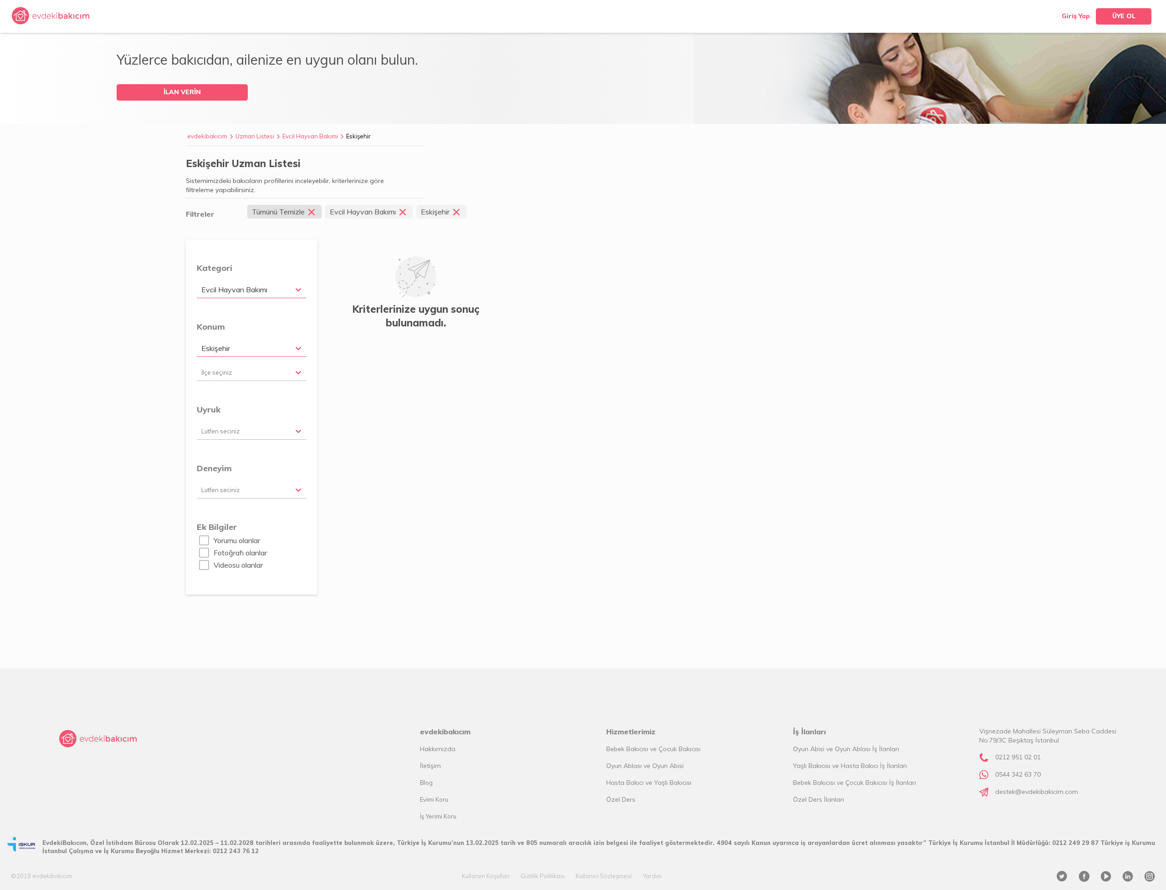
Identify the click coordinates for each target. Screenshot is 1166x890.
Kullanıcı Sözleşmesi (604, 876)
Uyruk (208, 409)
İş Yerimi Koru (438, 816)
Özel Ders (620, 799)
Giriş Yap (1076, 16)
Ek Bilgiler (217, 527)
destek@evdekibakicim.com (1036, 792)
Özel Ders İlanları (818, 799)
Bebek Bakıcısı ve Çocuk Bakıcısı (653, 749)
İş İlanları (809, 731)
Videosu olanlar (238, 565)
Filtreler (200, 214)
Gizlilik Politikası (543, 876)
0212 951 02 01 (1018, 757)
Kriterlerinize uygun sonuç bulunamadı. (416, 316)
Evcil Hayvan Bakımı (310, 136)
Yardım (652, 876)
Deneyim (214, 468)
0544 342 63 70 (1018, 774)
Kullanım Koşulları (486, 876)
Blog (426, 782)
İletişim (430, 766)
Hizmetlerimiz (630, 731)
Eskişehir (358, 136)
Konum (211, 326)
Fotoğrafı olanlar (240, 553)
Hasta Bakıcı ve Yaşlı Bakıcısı (648, 782)
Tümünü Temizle (278, 211)
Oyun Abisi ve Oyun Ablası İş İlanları (846, 749)
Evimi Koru (434, 799)
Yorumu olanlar (237, 540)
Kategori (214, 268)
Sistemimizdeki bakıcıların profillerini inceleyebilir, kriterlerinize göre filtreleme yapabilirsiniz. (285, 185)
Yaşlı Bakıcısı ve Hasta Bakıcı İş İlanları (850, 766)
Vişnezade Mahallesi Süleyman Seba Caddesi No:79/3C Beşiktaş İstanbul (1047, 735)
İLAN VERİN (182, 92)
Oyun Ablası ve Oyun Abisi (645, 766)
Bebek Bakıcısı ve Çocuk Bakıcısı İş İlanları (854, 782)
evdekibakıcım (207, 136)
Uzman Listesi (254, 136)
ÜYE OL (1123, 16)
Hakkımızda (437, 749)
